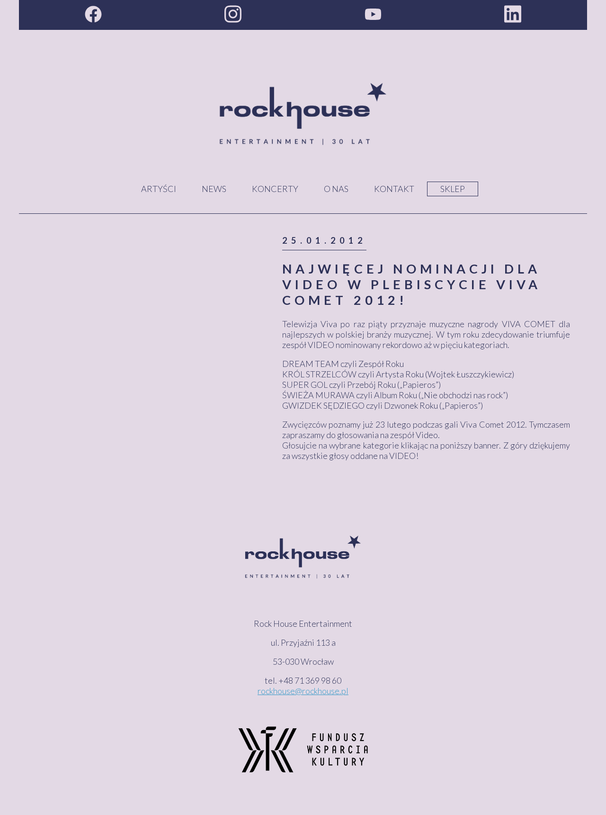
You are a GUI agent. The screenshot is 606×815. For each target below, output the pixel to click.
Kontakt (394, 188)
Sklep (452, 188)
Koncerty (275, 188)
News (214, 188)
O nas (336, 188)
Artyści (158, 188)
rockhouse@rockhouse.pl (303, 691)
